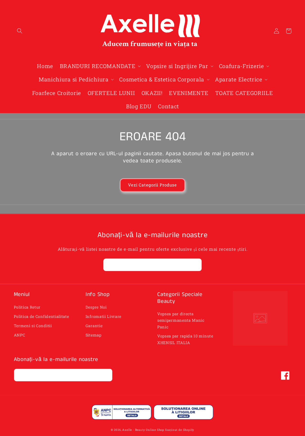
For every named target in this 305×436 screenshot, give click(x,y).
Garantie (94, 325)
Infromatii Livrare (103, 316)
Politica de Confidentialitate (41, 316)
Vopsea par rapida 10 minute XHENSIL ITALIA (185, 339)
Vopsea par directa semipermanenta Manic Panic (180, 320)
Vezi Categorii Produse (152, 185)
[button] (20, 31)
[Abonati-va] (195, 264)
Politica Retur (27, 307)
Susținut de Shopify (179, 429)
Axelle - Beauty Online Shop (143, 429)
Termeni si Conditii (33, 325)
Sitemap (94, 334)
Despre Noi (96, 307)
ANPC (19, 334)
